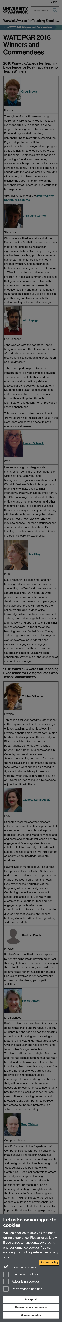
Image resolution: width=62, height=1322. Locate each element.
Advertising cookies (25, 1282)
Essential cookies (23, 1267)
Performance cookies (26, 1289)
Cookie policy (49, 1262)
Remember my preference (31, 1307)
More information (31, 1315)
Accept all (31, 1299)
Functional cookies (24, 1274)
